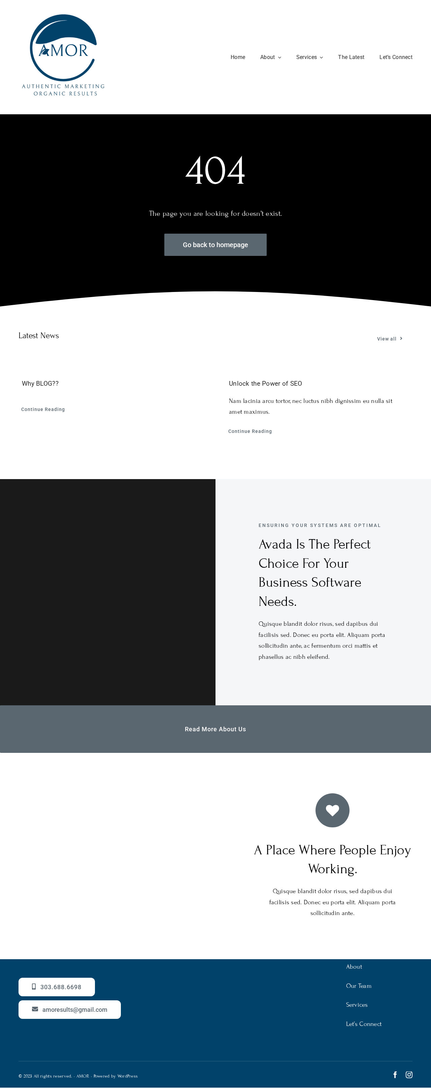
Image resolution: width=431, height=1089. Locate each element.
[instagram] (409, 1074)
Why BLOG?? (40, 383)
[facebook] (395, 1074)
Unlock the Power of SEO (265, 383)
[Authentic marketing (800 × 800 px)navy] (63, 15)
